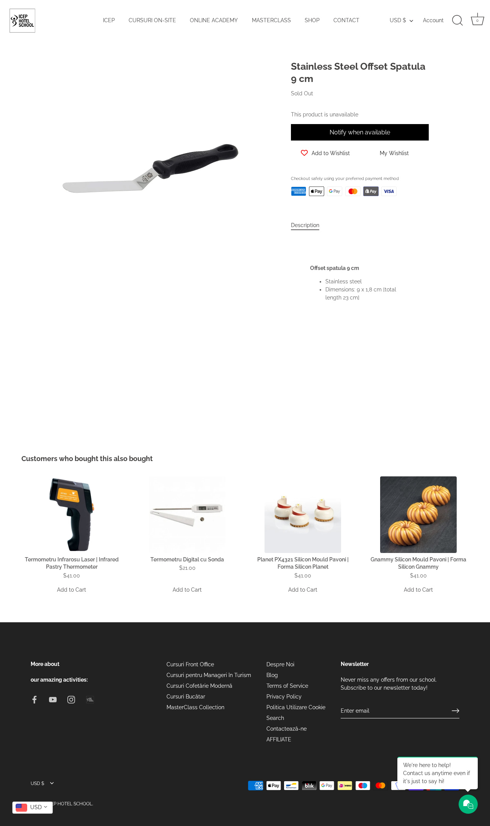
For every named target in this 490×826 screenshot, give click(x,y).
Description (305, 225)
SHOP (312, 20)
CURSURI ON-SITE (152, 20)
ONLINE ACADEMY (214, 20)
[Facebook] (34, 699)
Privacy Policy (284, 697)
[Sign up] (455, 711)
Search (275, 718)
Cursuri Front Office (190, 664)
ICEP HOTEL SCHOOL (69, 803)
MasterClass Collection (195, 707)
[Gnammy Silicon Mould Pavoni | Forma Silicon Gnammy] (418, 514)
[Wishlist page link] (299, 208)
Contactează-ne (286, 729)
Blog (272, 675)
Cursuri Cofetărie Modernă (199, 686)
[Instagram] (71, 699)
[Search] (457, 20)
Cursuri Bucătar (186, 697)
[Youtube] (53, 699)
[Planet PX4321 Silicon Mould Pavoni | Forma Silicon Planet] (303, 514)
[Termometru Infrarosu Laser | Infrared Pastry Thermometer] (71, 514)
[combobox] (32, 807)
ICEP (109, 20)
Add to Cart (71, 590)
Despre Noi (280, 664)
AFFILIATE (278, 739)
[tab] (309, 225)
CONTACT (346, 20)
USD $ (398, 20)
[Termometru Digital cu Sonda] (187, 514)
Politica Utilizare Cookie (295, 707)
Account (433, 20)
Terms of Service (287, 686)
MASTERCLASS (271, 20)
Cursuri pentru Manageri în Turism (209, 675)
